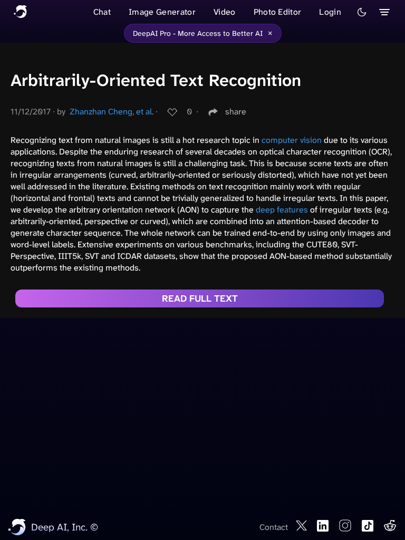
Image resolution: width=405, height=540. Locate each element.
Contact (273, 527)
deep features (282, 209)
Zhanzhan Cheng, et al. (111, 111)
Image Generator (162, 11)
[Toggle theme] (361, 12)
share (235, 111)
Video (225, 11)
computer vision (292, 140)
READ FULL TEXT (200, 298)
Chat (102, 11)
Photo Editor (278, 11)
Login (330, 11)
